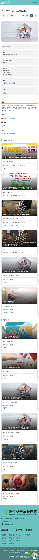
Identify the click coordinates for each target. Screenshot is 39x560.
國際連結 (11, 540)
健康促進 (11, 543)
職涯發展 (4, 535)
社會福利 (4, 540)
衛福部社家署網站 (9, 110)
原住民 (18, 538)
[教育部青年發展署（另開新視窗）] (19, 513)
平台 (5, 348)
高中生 (18, 535)
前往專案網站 (10, 47)
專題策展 (27, 535)
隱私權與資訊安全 (32, 550)
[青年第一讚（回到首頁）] (6, 2)
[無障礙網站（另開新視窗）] (28, 553)
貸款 (17, 225)
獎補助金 (6, 225)
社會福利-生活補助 (9, 83)
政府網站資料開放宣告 (8, 550)
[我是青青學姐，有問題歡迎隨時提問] (34, 555)
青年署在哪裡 (21, 550)
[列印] (12, 16)
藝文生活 (11, 535)
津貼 (5, 92)
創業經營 (4, 538)
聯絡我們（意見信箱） (15, 552)
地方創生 (4, 543)
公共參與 (11, 538)
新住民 (18, 540)
